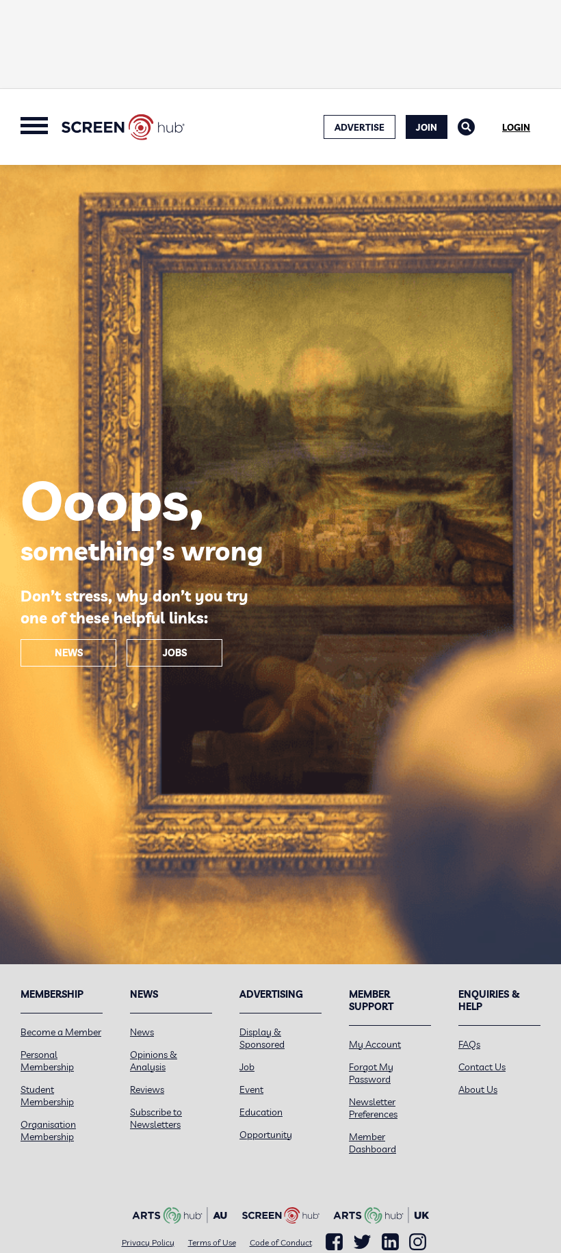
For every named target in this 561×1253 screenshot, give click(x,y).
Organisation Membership (48, 1130)
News (69, 653)
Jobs (175, 653)
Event (251, 1089)
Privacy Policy (148, 1242)
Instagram (417, 1242)
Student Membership (47, 1095)
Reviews (147, 1089)
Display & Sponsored (262, 1038)
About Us (477, 1089)
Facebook (334, 1242)
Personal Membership (47, 1060)
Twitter (362, 1242)
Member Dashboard (372, 1143)
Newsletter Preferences (373, 1108)
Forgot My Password (371, 1073)
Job (247, 1067)
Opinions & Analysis (153, 1060)
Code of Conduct (281, 1242)
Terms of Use (212, 1242)
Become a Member (61, 1032)
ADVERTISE (359, 127)
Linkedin (390, 1242)
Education (261, 1112)
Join (426, 127)
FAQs (469, 1044)
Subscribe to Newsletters (156, 1118)
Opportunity (265, 1134)
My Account (375, 1044)
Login (516, 127)
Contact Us (482, 1067)
